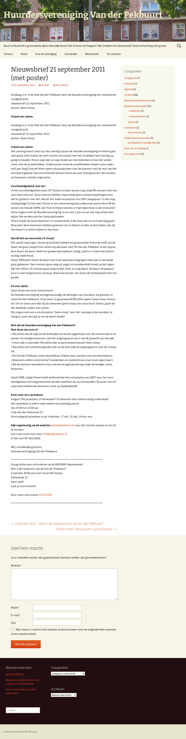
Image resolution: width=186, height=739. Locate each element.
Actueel (128, 83)
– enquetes (134, 110)
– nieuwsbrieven (137, 116)
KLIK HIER (45, 495)
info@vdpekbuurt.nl (54, 434)
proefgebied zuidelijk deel (142, 142)
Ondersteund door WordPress (20, 731)
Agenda (128, 89)
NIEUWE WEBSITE (15, 674)
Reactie (16, 565)
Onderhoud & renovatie (137, 138)
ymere (131, 122)
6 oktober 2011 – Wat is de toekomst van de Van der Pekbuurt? (57, 523)
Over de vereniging (46, 54)
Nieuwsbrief (92, 54)
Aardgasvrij (130, 78)
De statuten (114, 54)
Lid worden (70, 54)
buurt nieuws (135, 132)
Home (24, 54)
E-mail (16, 615)
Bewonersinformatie (135, 106)
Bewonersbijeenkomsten (138, 100)
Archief (45, 85)
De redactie (62, 85)
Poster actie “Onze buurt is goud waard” (87, 529)
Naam (15, 607)
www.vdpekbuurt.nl (62, 425)
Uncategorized (132, 153)
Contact (8, 54)
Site (13, 622)
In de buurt (130, 127)
